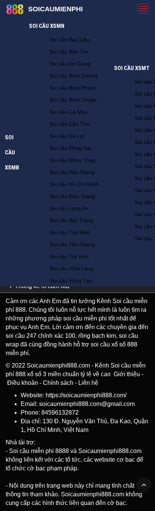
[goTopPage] (143, 484)
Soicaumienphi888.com (58, 365)
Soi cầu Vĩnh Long (71, 268)
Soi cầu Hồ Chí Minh (74, 184)
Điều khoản (22, 383)
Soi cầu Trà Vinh (69, 256)
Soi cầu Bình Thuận (73, 100)
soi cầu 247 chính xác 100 (40, 336)
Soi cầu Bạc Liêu (70, 40)
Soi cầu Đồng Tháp (73, 160)
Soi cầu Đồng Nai (70, 148)
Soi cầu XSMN (46, 26)
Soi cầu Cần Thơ (70, 124)
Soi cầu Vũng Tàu (71, 281)
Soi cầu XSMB (12, 152)
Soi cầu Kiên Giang (72, 196)
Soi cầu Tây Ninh (70, 232)
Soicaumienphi (55, 9)
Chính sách (58, 383)
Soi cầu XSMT (131, 68)
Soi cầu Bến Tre (69, 52)
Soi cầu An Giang (70, 64)
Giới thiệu (127, 374)
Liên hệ (88, 383)
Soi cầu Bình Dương (74, 76)
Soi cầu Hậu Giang (72, 172)
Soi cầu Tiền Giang (72, 244)
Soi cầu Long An (69, 208)
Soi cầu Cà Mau (69, 112)
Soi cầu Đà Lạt (67, 136)
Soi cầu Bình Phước (73, 88)
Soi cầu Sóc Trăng (71, 220)
